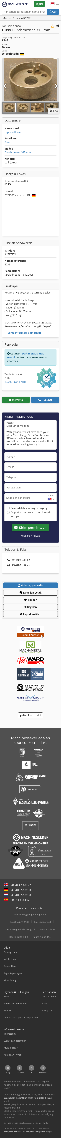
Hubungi (47, 400)
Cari (54, 11)
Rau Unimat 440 (42, 921)
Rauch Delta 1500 (18, 936)
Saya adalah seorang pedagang (29, 508)
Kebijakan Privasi (31, 535)
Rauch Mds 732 (48, 929)
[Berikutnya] (56, 86)
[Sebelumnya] (5, 86)
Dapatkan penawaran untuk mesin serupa (31, 514)
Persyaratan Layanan (35, 1131)
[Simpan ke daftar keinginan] (53, 26)
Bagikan (31, 607)
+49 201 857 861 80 (21, 895)
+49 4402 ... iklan (20, 560)
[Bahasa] (52, 4)
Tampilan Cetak (31, 592)
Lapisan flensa (13, 132)
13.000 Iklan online (15, 381)
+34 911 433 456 (19, 900)
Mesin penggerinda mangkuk (20, 929)
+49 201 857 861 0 (20, 890)
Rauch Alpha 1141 (42, 936)
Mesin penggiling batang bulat (30, 914)
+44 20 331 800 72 (20, 885)
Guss (7, 142)
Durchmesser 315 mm (18, 152)
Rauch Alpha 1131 (19, 921)
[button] (57, 4)
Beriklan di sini (32, 715)
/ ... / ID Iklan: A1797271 (19, 18)
